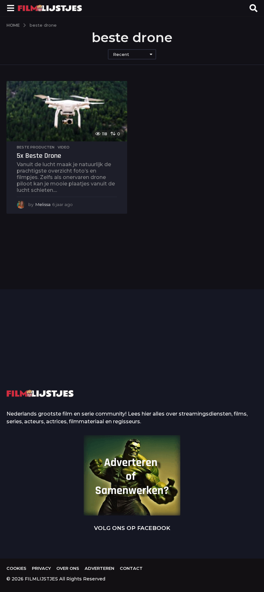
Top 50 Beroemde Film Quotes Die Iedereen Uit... (39, 351)
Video (64, 147)
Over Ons (67, 568)
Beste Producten (35, 147)
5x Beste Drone (39, 155)
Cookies (16, 568)
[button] (10, 8)
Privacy (41, 568)
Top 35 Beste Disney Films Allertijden (167, 351)
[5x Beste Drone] (66, 111)
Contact (131, 568)
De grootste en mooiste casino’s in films (103, 360)
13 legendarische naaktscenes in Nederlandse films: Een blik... (232, 366)
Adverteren (99, 568)
